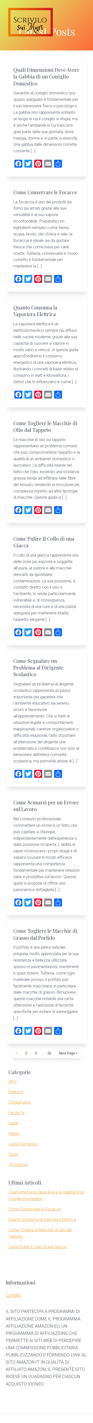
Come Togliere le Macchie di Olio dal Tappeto (45, 426)
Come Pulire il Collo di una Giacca (37, 1246)
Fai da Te (16, 1112)
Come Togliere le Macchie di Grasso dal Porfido (45, 934)
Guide (13, 1123)
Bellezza (15, 1091)
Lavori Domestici (23, 1144)
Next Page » (68, 1054)
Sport (13, 1154)
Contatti (13, 1295)
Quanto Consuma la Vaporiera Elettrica (35, 310)
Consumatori (19, 1102)
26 (49, 1054)
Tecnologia (18, 1164)
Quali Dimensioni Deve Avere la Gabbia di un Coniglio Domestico (46, 77)
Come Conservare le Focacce (45, 192)
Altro (12, 1081)
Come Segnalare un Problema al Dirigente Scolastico (38, 668)
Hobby (14, 1133)
